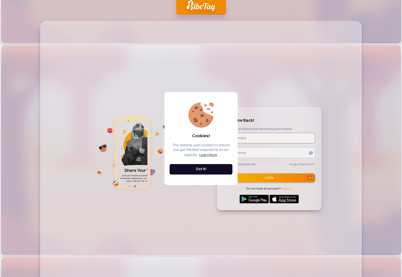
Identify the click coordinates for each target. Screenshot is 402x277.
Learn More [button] (208, 155)
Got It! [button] (201, 169)
